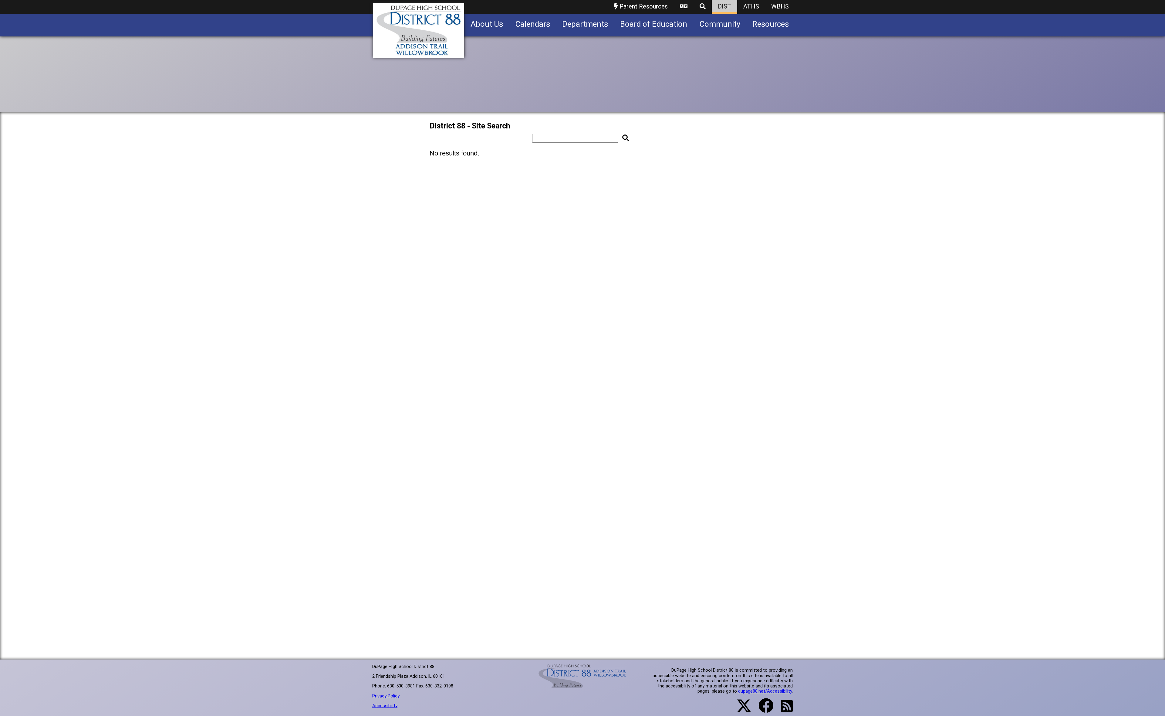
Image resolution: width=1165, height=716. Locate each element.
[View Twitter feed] (740, 709)
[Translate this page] (684, 7)
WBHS (780, 6)
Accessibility (384, 705)
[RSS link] (784, 709)
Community (719, 24)
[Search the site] (703, 7)
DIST (724, 6)
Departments (585, 24)
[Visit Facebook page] (762, 709)
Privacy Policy (386, 696)
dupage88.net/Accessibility (765, 691)
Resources (770, 24)
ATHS (751, 6)
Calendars (532, 24)
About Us (487, 24)
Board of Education (653, 24)
